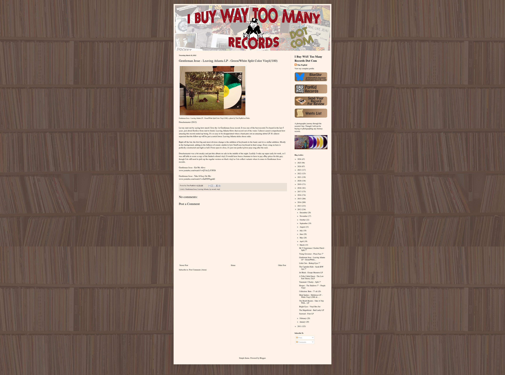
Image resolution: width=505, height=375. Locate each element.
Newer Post (184, 265)
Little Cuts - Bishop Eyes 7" (309, 263)
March (302, 245)
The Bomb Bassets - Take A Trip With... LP (311, 302)
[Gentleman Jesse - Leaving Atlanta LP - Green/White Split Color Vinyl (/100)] (212, 115)
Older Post (282, 265)
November (304, 216)
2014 (299, 202)
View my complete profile (304, 68)
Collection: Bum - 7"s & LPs (310, 291)
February (303, 318)
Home (233, 265)
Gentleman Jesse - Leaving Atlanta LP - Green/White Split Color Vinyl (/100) (203, 118)
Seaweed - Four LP (306, 313)
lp (210, 189)
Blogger (263, 358)
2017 (299, 191)
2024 (299, 166)
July (301, 230)
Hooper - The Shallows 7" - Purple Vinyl (312, 286)
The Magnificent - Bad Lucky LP (311, 310)
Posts (300, 337)
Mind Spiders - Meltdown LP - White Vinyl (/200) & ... (310, 296)
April (302, 241)
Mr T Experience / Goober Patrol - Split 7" (312, 249)
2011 (299, 326)
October (303, 219)
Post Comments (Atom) (198, 269)
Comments (302, 342)
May (302, 237)
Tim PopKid (240, 118)
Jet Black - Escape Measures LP (311, 272)
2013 (299, 206)
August (302, 227)
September (304, 223)
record (214, 189)
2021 (299, 177)
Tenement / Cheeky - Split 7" (310, 282)
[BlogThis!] (212, 185)
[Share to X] (214, 185)
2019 (299, 184)
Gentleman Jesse (191, 189)
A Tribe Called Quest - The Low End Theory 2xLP (311, 277)
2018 (299, 188)
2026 (299, 159)
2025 (299, 162)
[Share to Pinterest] (219, 185)
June (302, 234)
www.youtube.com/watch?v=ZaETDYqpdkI (197, 179)
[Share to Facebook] (217, 185)
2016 (299, 195)
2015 (299, 198)
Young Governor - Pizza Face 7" (311, 254)
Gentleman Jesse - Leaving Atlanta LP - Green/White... (312, 258)
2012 (299, 209)
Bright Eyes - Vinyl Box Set (309, 306)
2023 (299, 170)
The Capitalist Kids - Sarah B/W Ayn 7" (311, 267)
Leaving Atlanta (203, 189)
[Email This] (209, 185)
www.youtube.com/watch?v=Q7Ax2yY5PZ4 (197, 170)
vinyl (218, 189)
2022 (299, 173)
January (303, 322)
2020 (299, 180)
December (304, 212)
